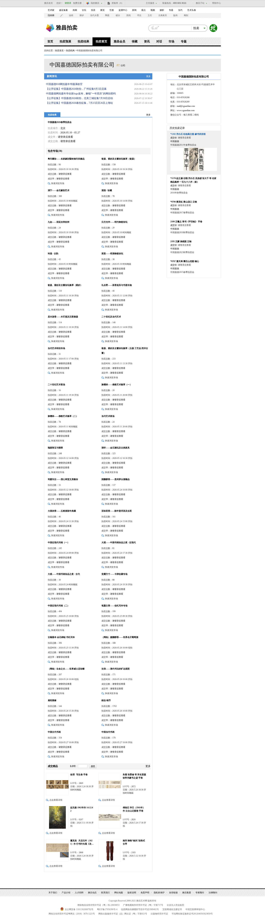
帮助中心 (216, 3)
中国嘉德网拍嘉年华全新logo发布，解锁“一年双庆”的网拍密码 (81, 93)
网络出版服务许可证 (122, 913)
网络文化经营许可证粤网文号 (72, 913)
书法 (139, 15)
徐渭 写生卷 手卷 (79, 774)
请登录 (68, 3)
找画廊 (51, 15)
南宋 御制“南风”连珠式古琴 (134, 842)
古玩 (84, 10)
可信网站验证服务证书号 (192, 913)
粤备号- (107, 909)
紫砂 (82, 15)
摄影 (162, 10)
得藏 (135, 41)
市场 (171, 41)
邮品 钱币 (106, 700)
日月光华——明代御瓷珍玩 (114, 222)
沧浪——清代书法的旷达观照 (115, 669)
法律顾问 (213, 892)
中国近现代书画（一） (58, 542)
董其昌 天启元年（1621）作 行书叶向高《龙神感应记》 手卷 (82, 842)
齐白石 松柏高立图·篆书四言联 (188, 134)
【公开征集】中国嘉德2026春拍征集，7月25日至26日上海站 (79, 103)
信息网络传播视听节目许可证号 (140, 909)
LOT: (73, 766)
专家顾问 (199, 892)
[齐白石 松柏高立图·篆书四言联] (193, 159)
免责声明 (145, 892)
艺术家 (51, 10)
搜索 (213, 28)
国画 (128, 15)
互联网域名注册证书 (172, 909)
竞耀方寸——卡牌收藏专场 (114, 574)
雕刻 (186, 15)
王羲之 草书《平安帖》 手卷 (186, 221)
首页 (50, 41)
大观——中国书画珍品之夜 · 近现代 (118, 542)
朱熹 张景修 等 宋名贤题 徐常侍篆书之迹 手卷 (134, 776)
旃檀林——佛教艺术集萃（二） (63, 416)
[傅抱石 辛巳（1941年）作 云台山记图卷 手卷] (109, 817)
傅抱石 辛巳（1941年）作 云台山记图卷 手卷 (134, 809)
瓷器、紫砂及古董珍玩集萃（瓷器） (118, 159)
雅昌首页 (48, 3)
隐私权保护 (159, 892)
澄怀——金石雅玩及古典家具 (115, 447)
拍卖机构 (70, 50)
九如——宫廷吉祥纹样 (58, 222)
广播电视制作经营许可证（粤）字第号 (143, 905)
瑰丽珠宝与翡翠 (55, 447)
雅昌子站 (200, 3)
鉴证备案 (63, 10)
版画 (175, 15)
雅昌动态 (92, 892)
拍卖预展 (65, 41)
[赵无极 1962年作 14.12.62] (57, 817)
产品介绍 (66, 892)
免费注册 (77, 3)
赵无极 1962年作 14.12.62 (81, 809)
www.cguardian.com (186, 110)
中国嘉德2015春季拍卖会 (182, 272)
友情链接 (173, 892)
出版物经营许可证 (159, 913)
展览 (102, 10)
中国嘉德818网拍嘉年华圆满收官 (64, 84)
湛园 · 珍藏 (106, 190)
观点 (143, 10)
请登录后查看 (65, 137)
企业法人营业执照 (175, 905)
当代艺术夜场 (107, 416)
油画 (71, 15)
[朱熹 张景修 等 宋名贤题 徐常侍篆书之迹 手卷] (109, 784)
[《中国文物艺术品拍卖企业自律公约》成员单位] (120, 65)
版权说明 (131, 892)
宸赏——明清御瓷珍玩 (112, 253)
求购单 (117, 3)
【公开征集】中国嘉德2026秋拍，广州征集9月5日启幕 (76, 89)
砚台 (118, 15)
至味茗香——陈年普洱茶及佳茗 (116, 511)
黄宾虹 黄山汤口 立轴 (183, 201)
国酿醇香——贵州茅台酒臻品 (115, 479)
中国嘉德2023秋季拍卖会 (182, 252)
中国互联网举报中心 (195, 909)
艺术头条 (191, 10)
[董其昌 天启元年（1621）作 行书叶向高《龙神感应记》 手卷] (57, 850)
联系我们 (105, 892)
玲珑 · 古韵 (53, 253)
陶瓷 (107, 15)
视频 (153, 10)
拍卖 (93, 10)
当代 (180, 10)
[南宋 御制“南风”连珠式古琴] (109, 850)
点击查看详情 (55, 800)
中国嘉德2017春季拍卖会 (182, 212)
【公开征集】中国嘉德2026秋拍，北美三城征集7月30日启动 (79, 98)
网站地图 (118, 892)
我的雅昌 (95, 3)
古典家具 (162, 15)
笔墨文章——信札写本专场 (114, 605)
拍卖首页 (59, 50)
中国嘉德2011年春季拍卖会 (183, 145)
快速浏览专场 (57, 183)
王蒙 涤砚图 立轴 (180, 241)
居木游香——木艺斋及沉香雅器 (63, 316)
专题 (171, 10)
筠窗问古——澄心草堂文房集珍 (63, 479)
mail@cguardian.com (186, 106)
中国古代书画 (54, 732)
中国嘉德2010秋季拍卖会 (182, 232)
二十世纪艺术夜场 (56, 384)
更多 (148, 76)
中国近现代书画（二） (58, 605)
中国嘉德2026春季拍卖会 (60, 122)
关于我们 (52, 892)
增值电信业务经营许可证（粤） (98, 905)
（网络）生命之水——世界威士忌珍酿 (66, 669)
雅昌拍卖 (67, 27)
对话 (159, 41)
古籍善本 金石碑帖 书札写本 (61, 637)
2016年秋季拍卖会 (179, 192)
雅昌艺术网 (50, 28)
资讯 (147, 41)
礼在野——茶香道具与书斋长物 (116, 285)
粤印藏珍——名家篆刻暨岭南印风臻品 (66, 159)
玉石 (150, 15)
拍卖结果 (83, 41)
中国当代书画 (107, 732)
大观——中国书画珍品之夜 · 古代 (64, 574)
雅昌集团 (186, 892)
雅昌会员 (119, 41)
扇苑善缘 (52, 700)
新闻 (134, 10)
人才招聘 (79, 892)
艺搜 (111, 10)
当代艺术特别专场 (56, 348)
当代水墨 (94, 15)
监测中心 (123, 10)
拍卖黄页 (101, 41)
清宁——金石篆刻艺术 (58, 190)
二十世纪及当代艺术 (111, 316)
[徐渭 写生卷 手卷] (57, 784)
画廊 (75, 10)
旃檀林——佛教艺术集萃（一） (116, 384)
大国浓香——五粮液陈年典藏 (62, 511)
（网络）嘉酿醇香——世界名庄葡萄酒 (119, 637)
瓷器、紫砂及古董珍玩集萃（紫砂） (65, 285)
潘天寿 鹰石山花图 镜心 (184, 261)
